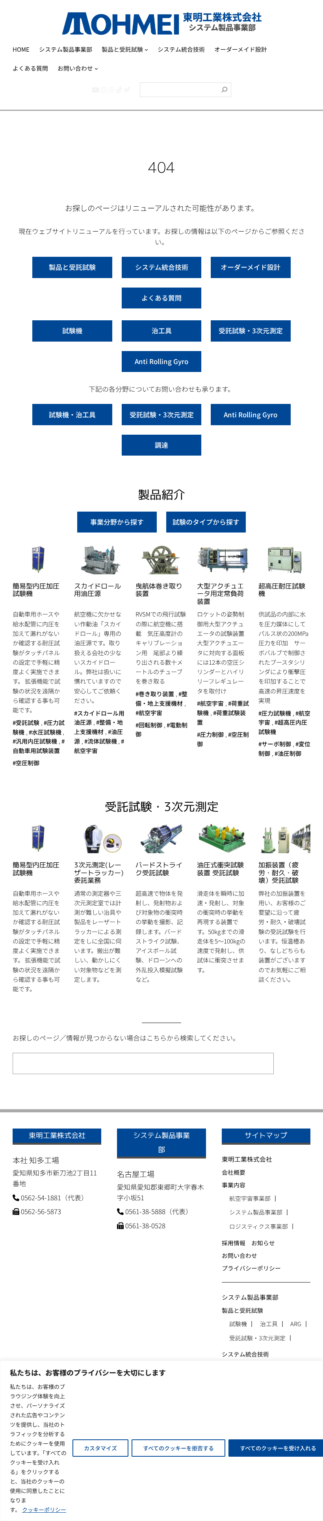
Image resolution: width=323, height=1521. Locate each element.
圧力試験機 (276, 713)
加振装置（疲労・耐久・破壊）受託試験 (278, 872)
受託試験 (27, 722)
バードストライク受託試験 (159, 869)
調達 (161, 445)
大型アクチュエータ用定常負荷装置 (220, 593)
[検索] (224, 89)
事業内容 (233, 1185)
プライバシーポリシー (251, 1268)
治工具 (162, 330)
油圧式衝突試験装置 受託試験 (220, 869)
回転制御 (150, 725)
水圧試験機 (46, 732)
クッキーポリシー (44, 1510)
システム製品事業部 (255, 1212)
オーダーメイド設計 (250, 267)
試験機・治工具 (72, 414)
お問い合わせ (239, 1255)
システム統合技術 (161, 267)
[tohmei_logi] (112, 89)
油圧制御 (289, 753)
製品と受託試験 (72, 267)
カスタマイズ (100, 1448)
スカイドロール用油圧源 (97, 590)
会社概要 (233, 1172)
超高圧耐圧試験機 (281, 590)
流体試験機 (102, 741)
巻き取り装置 (156, 693)
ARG (295, 1324)
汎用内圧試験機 (36, 741)
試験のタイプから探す (206, 522)
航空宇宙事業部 (250, 1198)
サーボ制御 (276, 744)
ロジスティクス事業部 (258, 1227)
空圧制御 (27, 763)
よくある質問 (161, 298)
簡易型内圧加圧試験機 (36, 590)
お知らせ (263, 1243)
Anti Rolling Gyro (161, 361)
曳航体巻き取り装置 (159, 590)
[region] (161, 1440)
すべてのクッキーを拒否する (178, 1448)
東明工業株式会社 (247, 1159)
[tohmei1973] (104, 89)
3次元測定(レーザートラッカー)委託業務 (99, 872)
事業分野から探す (117, 522)
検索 (294, 1063)
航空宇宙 (150, 712)
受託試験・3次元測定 (251, 330)
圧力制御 (212, 734)
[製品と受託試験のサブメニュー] (146, 49)
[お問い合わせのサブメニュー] (96, 68)
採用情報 (233, 1243)
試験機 (72, 330)
